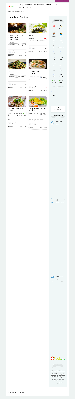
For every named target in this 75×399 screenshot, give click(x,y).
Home (19, 5)
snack (56, 380)
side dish (53, 380)
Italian (57, 376)
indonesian (54, 376)
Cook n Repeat (15, 50)
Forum (48, 5)
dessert (58, 373)
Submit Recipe (39, 5)
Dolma (31, 35)
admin (13, 82)
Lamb (61, 59)
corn (52, 373)
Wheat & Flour (43, 113)
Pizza (53, 70)
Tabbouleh (12, 71)
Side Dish (61, 82)
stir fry (53, 382)
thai (60, 382)
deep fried (55, 373)
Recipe (55, 379)
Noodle (38, 76)
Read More (11, 55)
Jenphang (34, 86)
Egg (54, 47)
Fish (54, 53)
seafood (60, 379)
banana (60, 370)
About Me (56, 5)
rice (57, 379)
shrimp (63, 379)
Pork (37, 113)
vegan (62, 382)
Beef (54, 29)
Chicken (54, 36)
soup (58, 380)
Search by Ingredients (26, 7)
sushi (55, 382)
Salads (17, 113)
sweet (58, 382)
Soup (54, 88)
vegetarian (58, 383)
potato (52, 379)
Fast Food (61, 47)
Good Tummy (34, 46)
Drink (54, 42)
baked (57, 370)
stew (63, 380)
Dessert (61, 36)
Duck (61, 42)
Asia (52, 370)
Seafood (41, 76)
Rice (54, 76)
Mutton (54, 65)
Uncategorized (61, 88)
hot (51, 376)
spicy (60, 380)
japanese (61, 376)
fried (63, 373)
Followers (21, 392)
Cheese (61, 29)
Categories (28, 5)
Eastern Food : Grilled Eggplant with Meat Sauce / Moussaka (16, 37)
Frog (61, 53)
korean (63, 376)
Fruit (54, 59)
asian (55, 370)
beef (62, 370)
